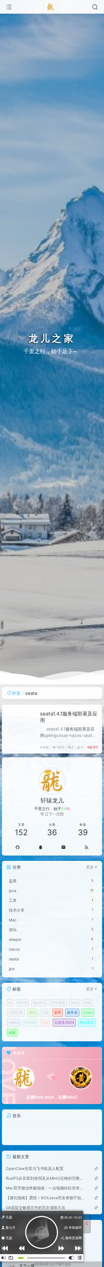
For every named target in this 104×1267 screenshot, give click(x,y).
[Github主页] (17, 847)
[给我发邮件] (63, 847)
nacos (14, 1022)
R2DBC (30, 1022)
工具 (45, 1012)
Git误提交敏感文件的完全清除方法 (35, 1207)
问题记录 (16, 1012)
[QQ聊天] (40, 847)
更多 (90, 867)
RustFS (39, 1002)
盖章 (57, 1012)
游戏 (45, 1022)
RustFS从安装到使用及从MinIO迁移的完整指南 (45, 1178)
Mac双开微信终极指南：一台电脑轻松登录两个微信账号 (45, 1188)
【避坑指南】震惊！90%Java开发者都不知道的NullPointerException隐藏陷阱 (45, 1197)
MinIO (22, 1002)
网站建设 (87, 1022)
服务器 (72, 1012)
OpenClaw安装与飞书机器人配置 (35, 1168)
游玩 (32, 1012)
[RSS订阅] (86, 847)
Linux (87, 1012)
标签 (16, 693)
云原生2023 (64, 1022)
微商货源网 (73, 1238)
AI (10, 1002)
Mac (87, 1002)
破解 (12, 1032)
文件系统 (58, 1002)
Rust (74, 1002)
